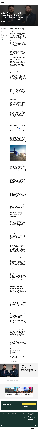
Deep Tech (13, 418)
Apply (35, 2)
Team (23, 416)
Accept (32, 428)
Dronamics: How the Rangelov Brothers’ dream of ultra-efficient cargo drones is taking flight (4, 29)
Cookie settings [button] (29, 428)
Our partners (24, 417)
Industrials (13, 416)
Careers (27, 2)
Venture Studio (2, 414)
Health (12, 417)
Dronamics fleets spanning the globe (4, 35)
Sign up (30, 419)
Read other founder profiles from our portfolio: (4, 37)
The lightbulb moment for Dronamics (3, 31)
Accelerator (2, 416)
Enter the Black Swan (3, 32)
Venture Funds (2, 417)
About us (24, 414)
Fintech (13, 414)
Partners (16, 2)
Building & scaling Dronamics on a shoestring (4, 34)
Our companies (19, 414)
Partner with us (8, 414)
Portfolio (24, 2)
